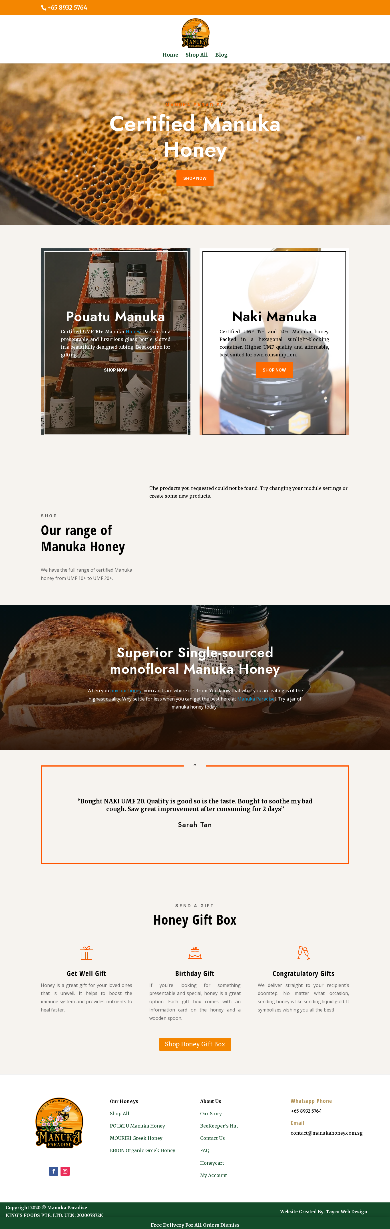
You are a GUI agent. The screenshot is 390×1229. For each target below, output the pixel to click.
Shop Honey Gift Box (195, 1044)
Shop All (119, 1113)
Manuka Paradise (256, 699)
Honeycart (212, 1163)
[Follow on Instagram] (65, 1171)
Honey (133, 331)
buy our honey (126, 690)
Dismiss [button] (230, 1225)
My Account (213, 1175)
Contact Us (212, 1138)
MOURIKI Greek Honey (136, 1138)
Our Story (211, 1113)
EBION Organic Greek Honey (142, 1150)
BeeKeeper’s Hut (219, 1126)
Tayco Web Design (346, 1211)
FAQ (204, 1150)
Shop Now (195, 178)
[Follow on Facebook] (53, 1171)
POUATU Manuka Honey (137, 1126)
